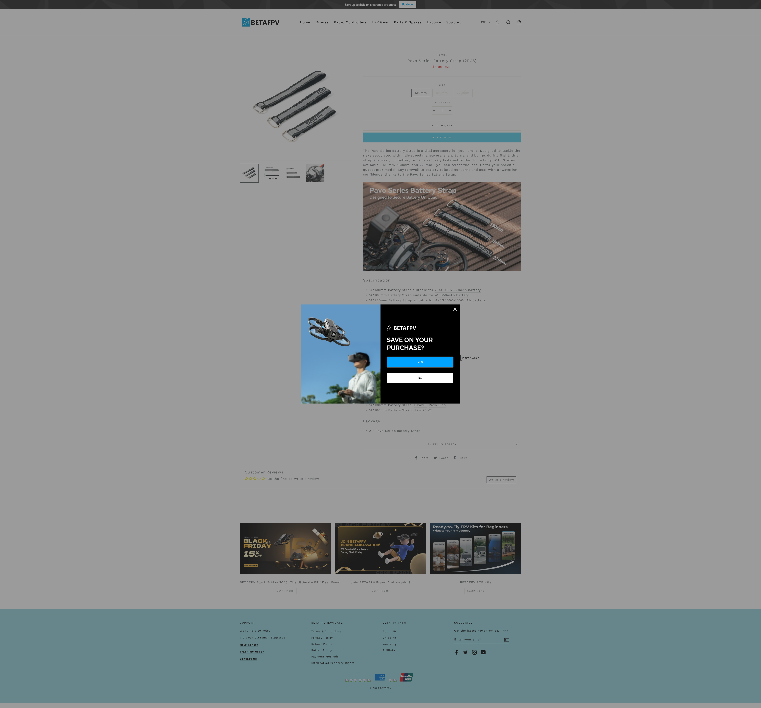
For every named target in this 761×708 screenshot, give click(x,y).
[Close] (455, 309)
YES (420, 362)
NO (420, 377)
